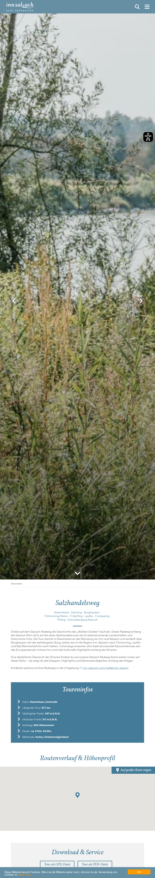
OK (139, 872)
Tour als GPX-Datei (57, 865)
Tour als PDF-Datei (95, 865)
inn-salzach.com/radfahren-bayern (106, 668)
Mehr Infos (25, 874)
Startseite (16, 584)
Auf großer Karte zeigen (135, 770)
